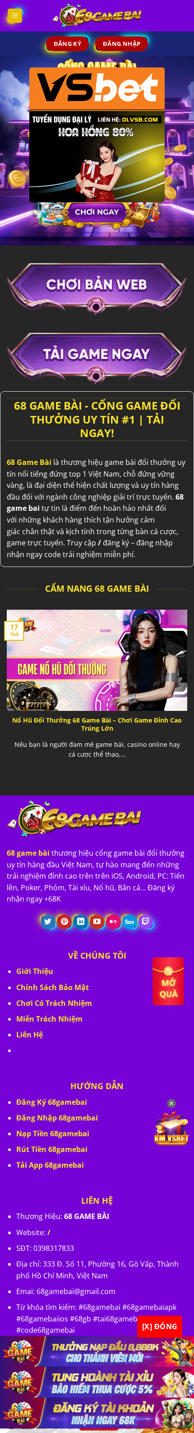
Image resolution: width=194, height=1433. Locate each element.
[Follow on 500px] (129, 922)
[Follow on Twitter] (48, 922)
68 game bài (28, 853)
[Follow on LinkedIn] (80, 922)
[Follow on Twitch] (146, 922)
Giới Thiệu (34, 971)
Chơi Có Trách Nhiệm (54, 1003)
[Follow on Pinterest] (64, 922)
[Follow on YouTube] (97, 922)
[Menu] (15, 16)
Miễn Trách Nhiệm (49, 1019)
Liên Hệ (29, 1035)
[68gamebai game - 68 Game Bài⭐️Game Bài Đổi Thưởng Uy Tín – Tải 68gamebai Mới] (97, 15)
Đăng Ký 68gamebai (51, 1102)
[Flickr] (113, 922)
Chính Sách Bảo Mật (52, 987)
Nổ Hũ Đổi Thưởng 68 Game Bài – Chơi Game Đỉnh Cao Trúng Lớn (97, 724)
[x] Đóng (160, 1326)
